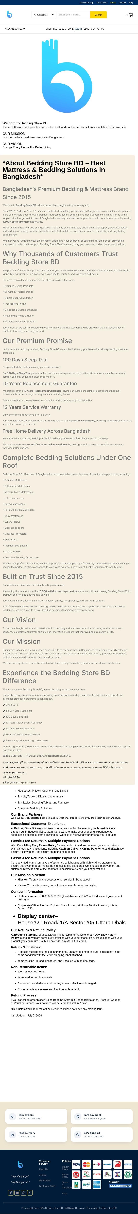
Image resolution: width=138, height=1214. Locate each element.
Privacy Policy (66, 1168)
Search (98, 14)
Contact (42, 1175)
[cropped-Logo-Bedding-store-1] (9, 14)
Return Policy (65, 1175)
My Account (44, 1180)
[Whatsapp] (30, 1193)
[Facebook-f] (10, 1193)
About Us (43, 1169)
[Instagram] (23, 1193)
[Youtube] (17, 1193)
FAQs (65, 1193)
